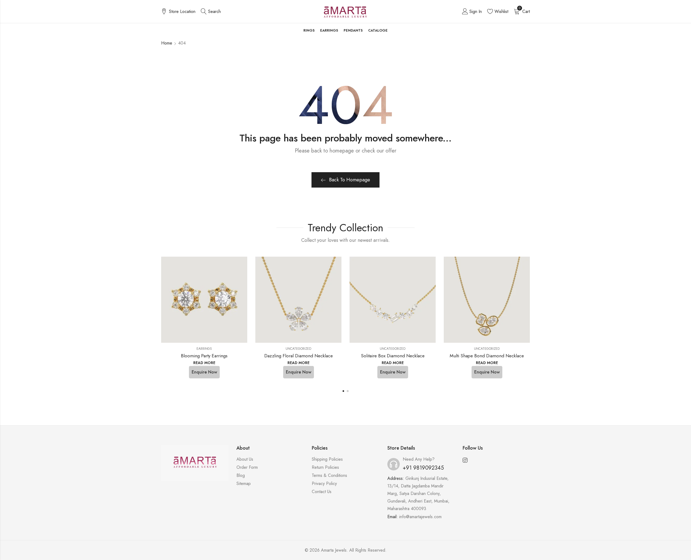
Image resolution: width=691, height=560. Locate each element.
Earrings (204, 348)
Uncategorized (298, 348)
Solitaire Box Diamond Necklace (393, 355)
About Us (244, 459)
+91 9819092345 (423, 468)
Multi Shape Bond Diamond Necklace (487, 355)
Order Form (247, 467)
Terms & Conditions (329, 475)
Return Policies (325, 467)
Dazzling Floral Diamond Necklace (298, 355)
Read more (204, 363)
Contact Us (321, 491)
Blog (240, 475)
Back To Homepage (349, 179)
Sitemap (243, 483)
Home (166, 43)
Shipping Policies (327, 459)
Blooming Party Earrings (204, 355)
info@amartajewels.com (420, 517)
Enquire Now (204, 372)
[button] (343, 391)
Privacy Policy (324, 483)
